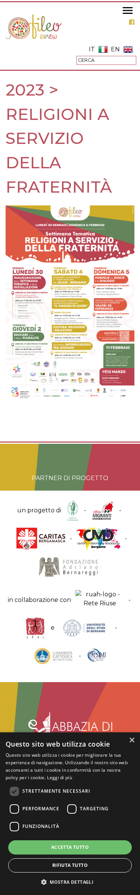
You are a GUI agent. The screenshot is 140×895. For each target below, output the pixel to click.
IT (92, 49)
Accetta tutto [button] (70, 847)
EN (115, 49)
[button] (70, 881)
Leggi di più (59, 777)
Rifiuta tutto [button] (70, 865)
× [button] (131, 740)
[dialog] (70, 813)
